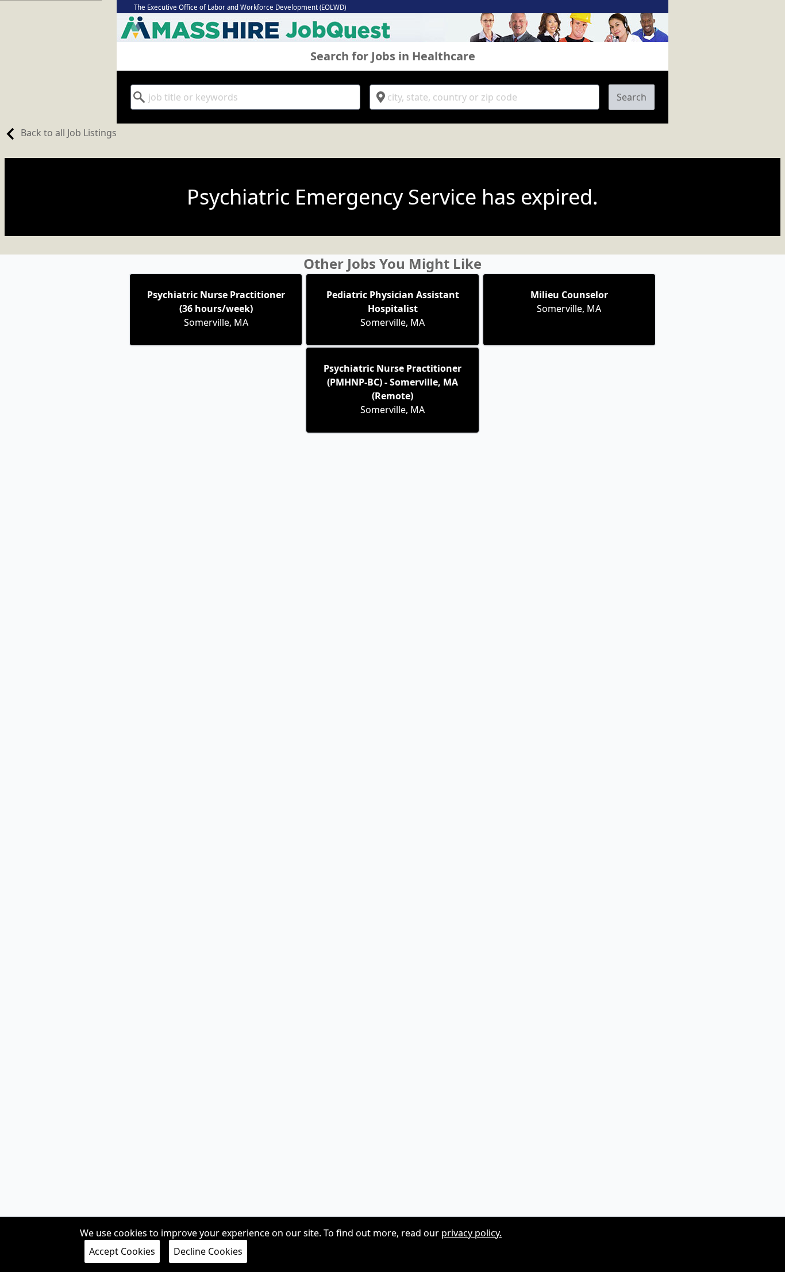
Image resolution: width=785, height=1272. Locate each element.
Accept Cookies (122, 1251)
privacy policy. (471, 1233)
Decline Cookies (208, 1251)
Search (632, 97)
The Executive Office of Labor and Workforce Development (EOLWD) (240, 7)
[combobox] (245, 97)
